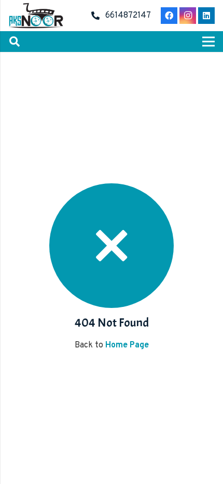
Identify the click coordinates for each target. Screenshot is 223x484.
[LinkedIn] (206, 15)
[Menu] (208, 42)
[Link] (35, 16)
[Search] (14, 41)
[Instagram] (187, 15)
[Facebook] (169, 15)
